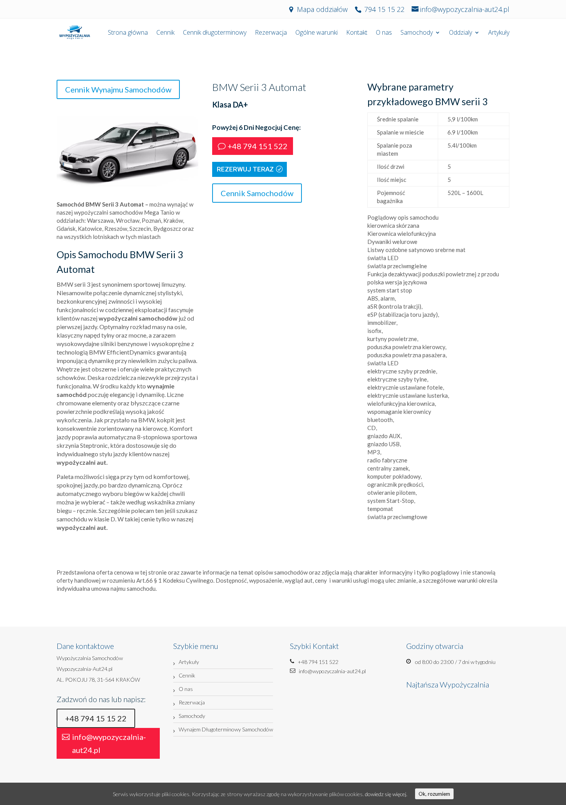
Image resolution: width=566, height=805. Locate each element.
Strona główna (128, 33)
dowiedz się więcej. (386, 794)
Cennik (165, 33)
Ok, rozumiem (434, 794)
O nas (384, 33)
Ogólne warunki (316, 33)
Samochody (416, 33)
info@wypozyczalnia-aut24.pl (109, 743)
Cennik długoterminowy (214, 33)
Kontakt (356, 33)
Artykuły (498, 33)
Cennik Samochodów (257, 193)
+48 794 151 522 (258, 146)
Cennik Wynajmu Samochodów (118, 89)
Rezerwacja (271, 33)
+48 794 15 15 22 (96, 718)
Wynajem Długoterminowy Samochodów (226, 729)
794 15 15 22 (384, 9)
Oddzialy (460, 33)
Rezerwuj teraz (245, 169)
